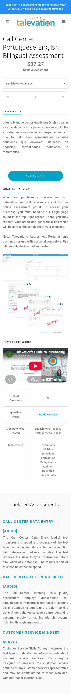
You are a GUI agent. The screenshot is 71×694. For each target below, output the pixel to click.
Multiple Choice (48, 414)
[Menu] (63, 21)
